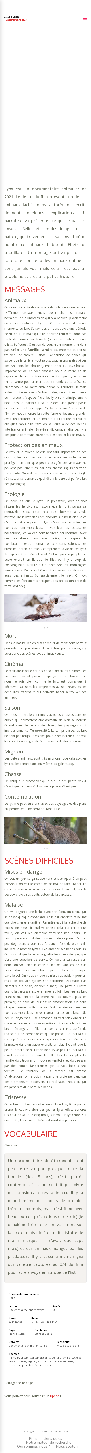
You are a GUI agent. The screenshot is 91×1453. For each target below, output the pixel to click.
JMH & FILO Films (41, 1321)
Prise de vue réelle (67, 1345)
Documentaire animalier (41, 125)
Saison (50, 121)
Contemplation (62, 108)
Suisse (22, 1333)
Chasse (40, 108)
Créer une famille (19, 112)
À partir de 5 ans (19, 87)
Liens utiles (52, 1438)
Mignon (10, 117)
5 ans (55, 99)
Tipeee (54, 1396)
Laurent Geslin (43, 1333)
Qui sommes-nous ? (33, 1446)
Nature (70, 125)
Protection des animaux (52, 117)
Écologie (73, 112)
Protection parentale (23, 121)
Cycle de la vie (50, 112)
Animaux (26, 108)
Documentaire (17, 1309)
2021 (20, 94)
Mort (24, 117)
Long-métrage (35, 1309)
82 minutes (26, 103)
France (13, 1333)
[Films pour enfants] (15, 22)
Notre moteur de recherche (48, 1442)
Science (65, 121)
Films (33, 1438)
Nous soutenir (68, 1446)
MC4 (54, 1321)
